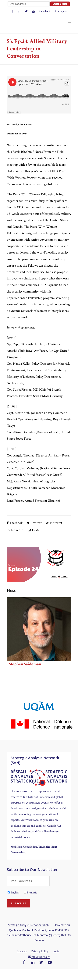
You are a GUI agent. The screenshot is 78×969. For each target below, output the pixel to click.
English (15, 893)
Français (61, 11)
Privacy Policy (39, 951)
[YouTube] (50, 962)
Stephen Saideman (25, 664)
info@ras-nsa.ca (40, 956)
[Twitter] (41, 962)
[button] (69, 24)
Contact (44, 11)
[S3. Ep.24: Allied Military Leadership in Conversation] (39, 564)
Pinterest (55, 523)
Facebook (16, 523)
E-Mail (36, 530)
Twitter (36, 523)
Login (56, 951)
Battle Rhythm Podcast (20, 124)
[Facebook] (24, 962)
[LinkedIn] (32, 962)
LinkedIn (16, 530)
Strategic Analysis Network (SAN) (28, 925)
